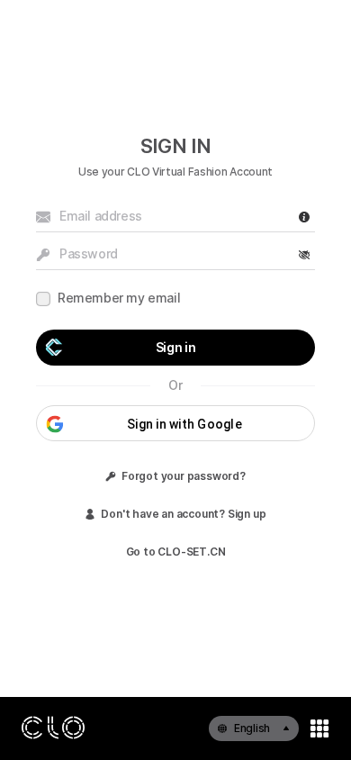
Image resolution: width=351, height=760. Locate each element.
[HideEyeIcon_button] (304, 255)
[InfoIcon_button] (304, 217)
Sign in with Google (184, 424)
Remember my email (119, 297)
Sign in (176, 347)
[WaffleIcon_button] (319, 728)
